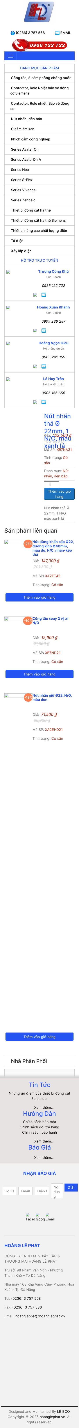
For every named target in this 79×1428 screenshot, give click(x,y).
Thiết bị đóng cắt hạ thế (31, 210)
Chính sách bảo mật (39, 1122)
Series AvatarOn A (26, 159)
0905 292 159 (53, 357)
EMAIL (65, 32)
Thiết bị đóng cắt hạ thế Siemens (38, 220)
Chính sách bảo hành (39, 1132)
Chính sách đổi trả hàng (39, 1127)
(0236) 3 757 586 (27, 1307)
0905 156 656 (53, 393)
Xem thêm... (44, 1107)
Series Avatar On (25, 149)
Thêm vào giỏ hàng (59, 494)
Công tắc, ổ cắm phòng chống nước (41, 78)
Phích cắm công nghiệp (30, 139)
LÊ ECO (63, 1411)
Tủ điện (17, 240)
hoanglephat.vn (52, 1417)
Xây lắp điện (21, 251)
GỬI (71, 1187)
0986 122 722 (53, 285)
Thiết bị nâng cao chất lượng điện (39, 230)
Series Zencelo (23, 200)
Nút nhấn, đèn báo (26, 119)
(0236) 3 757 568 (30, 32)
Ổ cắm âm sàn (22, 129)
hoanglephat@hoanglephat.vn (40, 1316)
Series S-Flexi (22, 180)
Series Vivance (23, 190)
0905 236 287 (53, 321)
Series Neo (20, 169)
